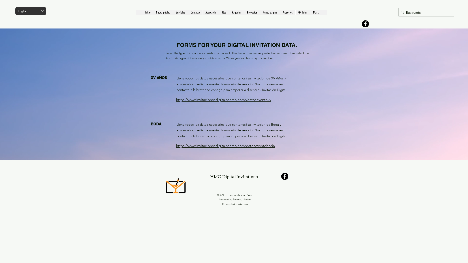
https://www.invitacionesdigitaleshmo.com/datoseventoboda (225, 146)
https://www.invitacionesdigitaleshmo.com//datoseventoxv (223, 100)
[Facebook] (365, 23)
